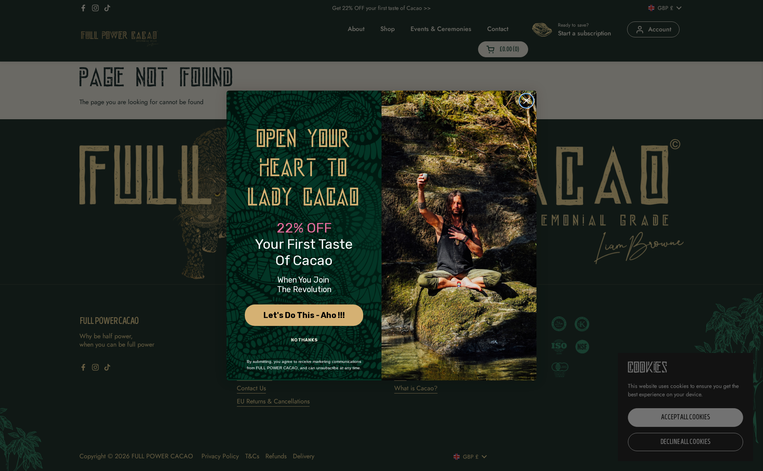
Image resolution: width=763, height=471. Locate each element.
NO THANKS (304, 340)
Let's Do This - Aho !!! (304, 315)
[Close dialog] (526, 101)
